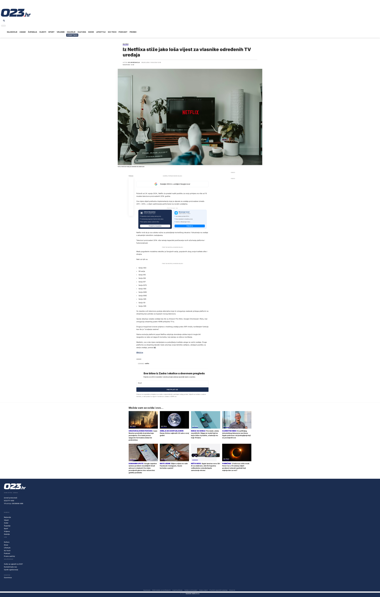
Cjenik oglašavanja (11, 570)
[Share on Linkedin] (131, 194)
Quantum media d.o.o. (193, 593)
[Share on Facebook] (131, 180)
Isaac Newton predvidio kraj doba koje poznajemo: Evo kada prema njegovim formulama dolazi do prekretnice (143, 435)
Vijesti (6, 520)
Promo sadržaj (9, 556)
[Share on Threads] (131, 204)
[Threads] (20, 5)
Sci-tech (7, 551)
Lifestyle (7, 548)
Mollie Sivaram (131, 166)
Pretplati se (172, 389)
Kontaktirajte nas (10, 567)
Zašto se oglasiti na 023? (13, 564)
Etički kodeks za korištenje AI (161, 590)
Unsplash (141, 166)
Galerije (7, 534)
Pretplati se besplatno (155, 226)
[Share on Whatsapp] (131, 189)
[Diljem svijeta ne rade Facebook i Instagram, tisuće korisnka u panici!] (174, 452)
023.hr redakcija (134, 62)
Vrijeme (7, 531)
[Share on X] (131, 185)
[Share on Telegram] (131, 199)
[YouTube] (5, 5)
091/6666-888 (17, 503)
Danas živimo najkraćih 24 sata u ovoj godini (174, 434)
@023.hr (139, 353)
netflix (147, 363)
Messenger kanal (184, 212)
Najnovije (7, 517)
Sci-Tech (125, 44)
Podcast (7, 553)
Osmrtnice (8, 578)
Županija (7, 526)
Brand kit (232, 590)
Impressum (146, 590)
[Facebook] (2, 5)
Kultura (6, 542)
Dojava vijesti (203, 590)
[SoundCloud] (14, 5)
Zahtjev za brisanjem (190, 590)
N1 (155, 347)
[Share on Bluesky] (131, 208)
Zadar (6, 523)
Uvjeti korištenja (177, 590)
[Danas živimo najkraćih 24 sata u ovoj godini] (174, 420)
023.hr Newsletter (150, 212)
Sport (6, 528)
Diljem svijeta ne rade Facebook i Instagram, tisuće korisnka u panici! (174, 466)
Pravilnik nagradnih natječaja (219, 590)
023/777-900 (9, 501)
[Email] (131, 213)
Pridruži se (190, 226)
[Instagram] (8, 5)
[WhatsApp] (17, 5)
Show (6, 545)
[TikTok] (11, 5)
